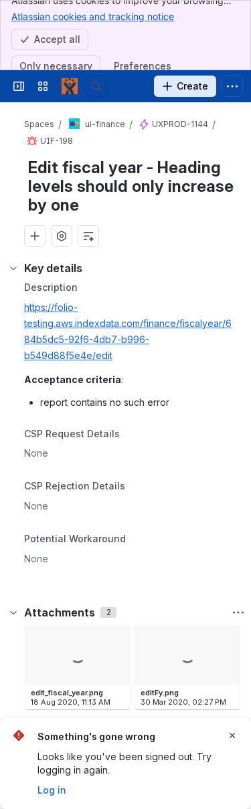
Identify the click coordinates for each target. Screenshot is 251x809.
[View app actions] (61, 236)
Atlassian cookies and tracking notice (92, 16)
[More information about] (127, 434)
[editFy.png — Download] (225, 640)
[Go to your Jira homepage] (69, 86)
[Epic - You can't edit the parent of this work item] (144, 124)
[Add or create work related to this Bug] (35, 236)
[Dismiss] (232, 735)
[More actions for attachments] (238, 612)
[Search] (96, 86)
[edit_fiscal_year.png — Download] (115, 640)
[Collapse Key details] (13, 268)
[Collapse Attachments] (13, 612)
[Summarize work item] (88, 236)
